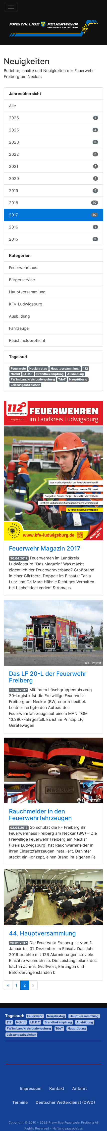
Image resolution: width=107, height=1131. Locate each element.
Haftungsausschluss (68, 1128)
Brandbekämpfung (50, 374)
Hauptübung (78, 379)
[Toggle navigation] (11, 7)
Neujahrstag (38, 368)
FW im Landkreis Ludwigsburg (33, 379)
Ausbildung (75, 374)
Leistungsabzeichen (25, 385)
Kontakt (56, 1088)
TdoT (62, 379)
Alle (12, 105)
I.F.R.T (28, 374)
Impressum (30, 1088)
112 (85, 368)
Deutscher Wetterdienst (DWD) (65, 1102)
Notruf (15, 374)
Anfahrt (79, 1088)
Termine (20, 1102)
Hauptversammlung (65, 368)
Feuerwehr (18, 368)
